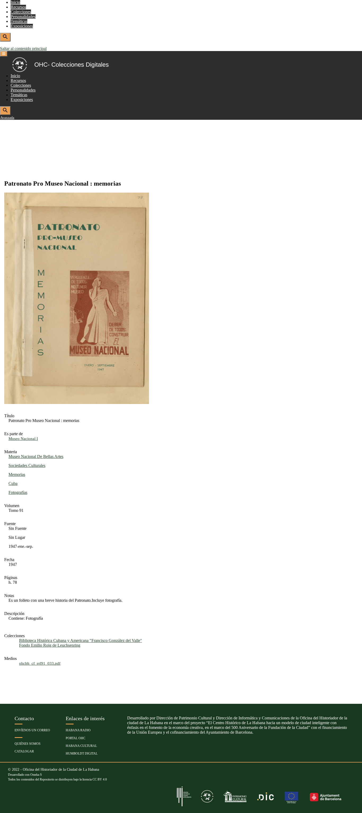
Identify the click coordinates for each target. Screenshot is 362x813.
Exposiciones (22, 26)
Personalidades (23, 16)
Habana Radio (78, 730)
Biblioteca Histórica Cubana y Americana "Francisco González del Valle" (80, 640)
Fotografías (17, 492)
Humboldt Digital (82, 753)
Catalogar (24, 751)
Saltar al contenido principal (23, 48)
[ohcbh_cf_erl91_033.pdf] (76, 402)
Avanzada (7, 44)
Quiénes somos (28, 744)
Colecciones (21, 12)
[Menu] (3, 54)
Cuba (12, 483)
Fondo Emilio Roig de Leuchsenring (49, 645)
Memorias (16, 474)
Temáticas (19, 21)
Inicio (15, 2)
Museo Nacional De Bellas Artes (35, 456)
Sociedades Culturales (26, 465)
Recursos (18, 7)
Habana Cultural (81, 746)
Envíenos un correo (32, 730)
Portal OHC (75, 738)
